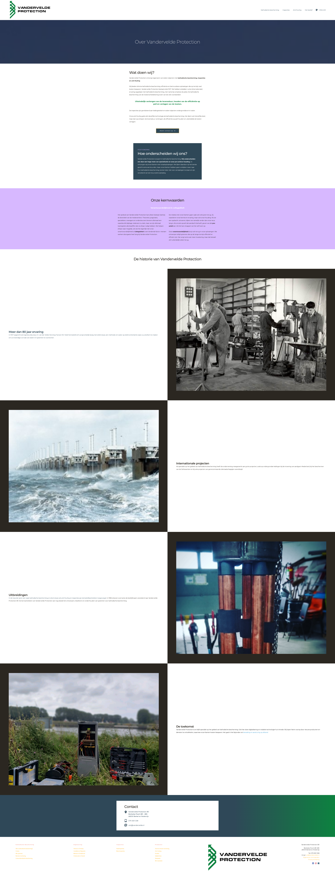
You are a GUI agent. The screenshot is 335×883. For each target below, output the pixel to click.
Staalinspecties (120, 848)
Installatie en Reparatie (79, 851)
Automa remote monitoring (162, 848)
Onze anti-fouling (135, 116)
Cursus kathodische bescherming (24, 858)
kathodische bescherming (151, 86)
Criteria (17, 851)
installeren (78, 601)
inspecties (75, 598)
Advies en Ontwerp (78, 848)
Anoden (157, 853)
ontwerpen (70, 601)
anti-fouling (65, 598)
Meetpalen (158, 858)
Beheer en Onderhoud (79, 853)
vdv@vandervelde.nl (136, 825)
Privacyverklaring (313, 859)
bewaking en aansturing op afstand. (255, 732)
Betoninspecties (120, 851)
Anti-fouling (158, 851)
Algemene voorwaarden (311, 857)
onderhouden (90, 601)
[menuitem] (270, 10)
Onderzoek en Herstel (79, 856)
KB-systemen (19, 853)
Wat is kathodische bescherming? (24, 848)
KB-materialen (158, 861)
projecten (253, 466)
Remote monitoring (21, 856)
